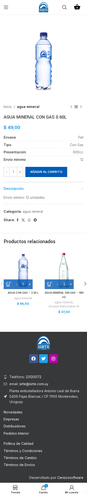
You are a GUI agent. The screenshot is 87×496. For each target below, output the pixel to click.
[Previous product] (71, 106)
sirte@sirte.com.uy (33, 384)
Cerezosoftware (70, 477)
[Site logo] (43, 7)
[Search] (64, 7)
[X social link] (23, 220)
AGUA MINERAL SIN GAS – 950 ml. (64, 295)
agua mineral (28, 107)
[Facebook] (33, 358)
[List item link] (43, 377)
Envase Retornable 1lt (64, 306)
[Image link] (43, 342)
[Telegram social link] (35, 220)
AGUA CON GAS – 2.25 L (23, 293)
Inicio (8, 107)
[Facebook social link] (17, 220)
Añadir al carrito (46, 172)
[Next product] (81, 106)
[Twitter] (43, 358)
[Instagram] (53, 358)
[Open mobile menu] (6, 7)
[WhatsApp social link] (29, 220)
